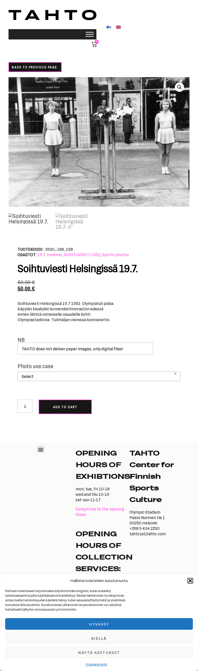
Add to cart (65, 407)
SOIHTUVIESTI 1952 (82, 254)
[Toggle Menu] (90, 34)
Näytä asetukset (99, 652)
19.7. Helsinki (49, 254)
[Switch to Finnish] (108, 27)
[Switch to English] (118, 27)
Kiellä (99, 638)
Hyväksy (99, 624)
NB (21, 340)
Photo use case (35, 366)
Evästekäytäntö (96, 664)
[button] (190, 580)
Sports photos (115, 254)
